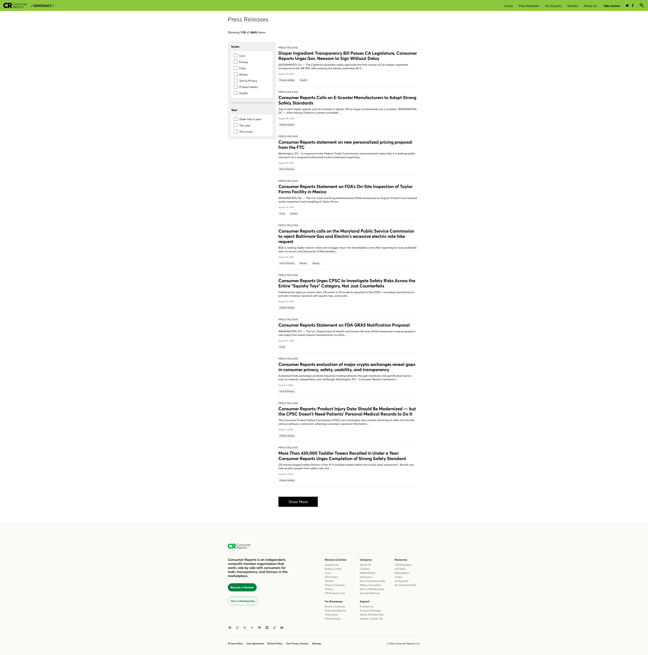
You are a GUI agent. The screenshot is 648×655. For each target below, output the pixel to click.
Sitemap (316, 643)
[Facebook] (230, 628)
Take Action (612, 6)
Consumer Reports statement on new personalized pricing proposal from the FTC (345, 144)
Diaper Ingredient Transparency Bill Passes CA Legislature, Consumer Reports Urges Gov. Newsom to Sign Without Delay (347, 55)
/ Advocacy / (42, 6)
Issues (509, 6)
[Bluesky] (260, 628)
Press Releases (529, 6)
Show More (298, 501)
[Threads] (245, 628)
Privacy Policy (235, 643)
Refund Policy (274, 643)
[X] (252, 628)
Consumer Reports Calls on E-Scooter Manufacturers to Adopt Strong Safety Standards (347, 100)
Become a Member (242, 587)
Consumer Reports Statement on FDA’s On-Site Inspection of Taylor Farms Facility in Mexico (345, 189)
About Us (590, 6)
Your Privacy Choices (297, 643)
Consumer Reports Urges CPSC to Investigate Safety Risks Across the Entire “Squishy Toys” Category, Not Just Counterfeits (346, 283)
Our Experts (553, 6)
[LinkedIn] (267, 628)
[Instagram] (237, 628)
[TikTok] (274, 628)
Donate (573, 6)
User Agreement (255, 643)
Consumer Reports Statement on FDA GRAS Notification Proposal (344, 325)
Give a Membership (243, 601)
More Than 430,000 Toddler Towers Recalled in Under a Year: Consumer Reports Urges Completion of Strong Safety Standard (342, 455)
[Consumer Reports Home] (241, 546)
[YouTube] (282, 628)
